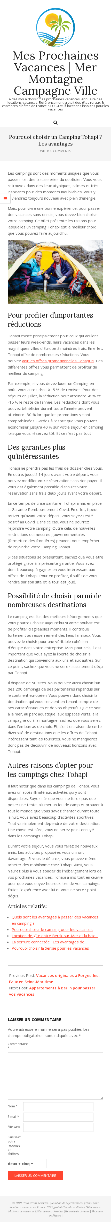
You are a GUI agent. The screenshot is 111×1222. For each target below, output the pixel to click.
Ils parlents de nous (77, 1211)
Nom (13, 1106)
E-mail (13, 1116)
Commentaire (15, 1046)
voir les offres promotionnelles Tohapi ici (58, 360)
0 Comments (60, 150)
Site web (14, 1127)
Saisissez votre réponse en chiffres (14, 1145)
